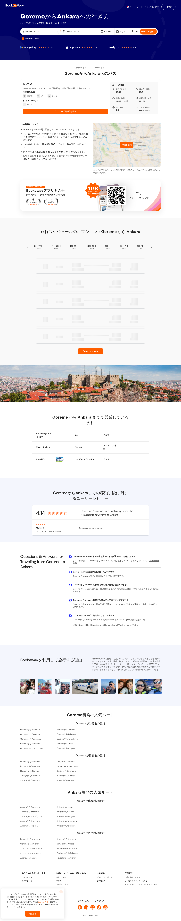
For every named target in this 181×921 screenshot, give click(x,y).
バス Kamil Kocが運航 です (124, 589)
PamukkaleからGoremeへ (68, 766)
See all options (90, 351)
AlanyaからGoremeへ (66, 775)
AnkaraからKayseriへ (66, 826)
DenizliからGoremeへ (66, 771)
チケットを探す (148, 31)
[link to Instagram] (92, 907)
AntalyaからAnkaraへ (66, 839)
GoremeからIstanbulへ (30, 743)
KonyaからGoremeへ (66, 761)
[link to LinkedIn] (86, 907)
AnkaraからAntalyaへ (30, 821)
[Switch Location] (59, 31)
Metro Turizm (144, 110)
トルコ (86, 68)
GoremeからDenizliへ (66, 729)
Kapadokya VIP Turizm (43, 435)
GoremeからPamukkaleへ (31, 739)
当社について (61, 877)
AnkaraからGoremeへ (30, 780)
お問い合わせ (27, 881)
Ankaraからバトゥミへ (30, 826)
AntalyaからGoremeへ (30, 775)
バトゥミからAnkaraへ (30, 853)
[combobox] (39, 31)
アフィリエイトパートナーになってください (142, 884)
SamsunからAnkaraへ (66, 844)
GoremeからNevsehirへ (67, 739)
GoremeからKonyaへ (66, 748)
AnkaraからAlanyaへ (66, 816)
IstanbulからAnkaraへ (30, 839)
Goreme (78, 68)
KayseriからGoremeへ (30, 766)
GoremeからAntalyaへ (30, 729)
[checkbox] (23, 38)
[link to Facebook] (80, 907)
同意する (33, 913)
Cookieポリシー (44, 902)
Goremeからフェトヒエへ (31, 748)
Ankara (96, 68)
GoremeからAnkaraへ (66, 734)
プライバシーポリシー (105, 877)
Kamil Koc (41, 459)
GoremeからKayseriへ (30, 734)
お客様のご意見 (62, 884)
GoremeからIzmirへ (65, 743)
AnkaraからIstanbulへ (30, 811)
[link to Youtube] (105, 907)
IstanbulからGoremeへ (30, 761)
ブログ (58, 881)
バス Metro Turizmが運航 (127, 604)
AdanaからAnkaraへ (29, 858)
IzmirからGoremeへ (65, 780)
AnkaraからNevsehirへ (67, 821)
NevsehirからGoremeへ (30, 771)
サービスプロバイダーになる (136, 881)
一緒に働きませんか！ (133, 877)
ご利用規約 (101, 881)
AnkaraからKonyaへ (65, 807)
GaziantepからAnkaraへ (67, 853)
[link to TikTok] (99, 907)
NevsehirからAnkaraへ (67, 858)
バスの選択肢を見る (67, 111)
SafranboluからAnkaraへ (68, 848)
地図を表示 (127, 145)
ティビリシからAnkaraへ (31, 848)
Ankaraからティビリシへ (31, 816)
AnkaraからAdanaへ (66, 811)
